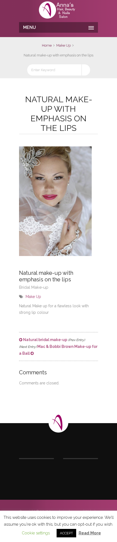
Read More (90, 533)
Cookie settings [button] (36, 533)
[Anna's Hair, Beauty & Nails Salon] (58, 10)
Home (47, 45)
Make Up (63, 45)
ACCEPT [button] (66, 533)
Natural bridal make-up (53, 340)
